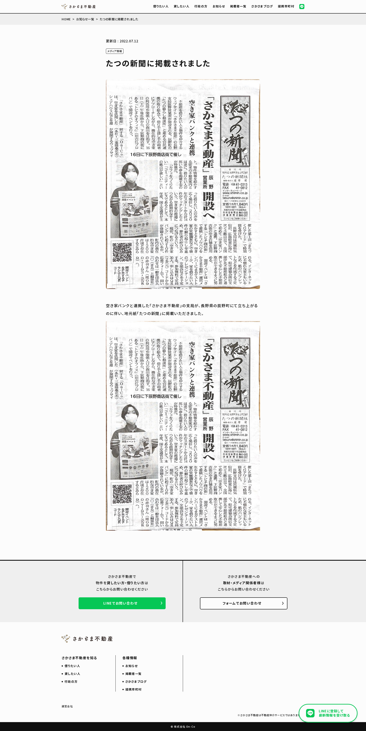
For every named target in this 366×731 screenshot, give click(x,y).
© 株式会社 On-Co (183, 726)
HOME (66, 19)
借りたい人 (161, 6)
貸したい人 (181, 6)
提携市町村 (286, 6)
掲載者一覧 (238, 6)
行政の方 (201, 6)
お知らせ (219, 6)
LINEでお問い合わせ (120, 603)
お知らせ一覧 (85, 19)
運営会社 (67, 706)
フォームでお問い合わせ (242, 603)
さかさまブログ (262, 6)
